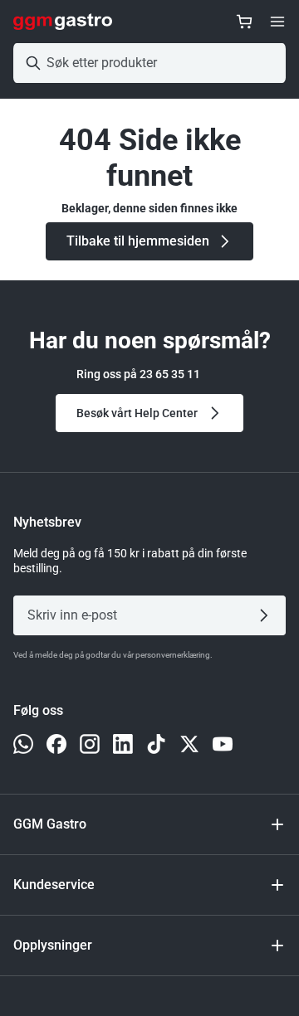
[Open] (277, 21)
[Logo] (62, 21)
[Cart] (244, 21)
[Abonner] (267, 615)
